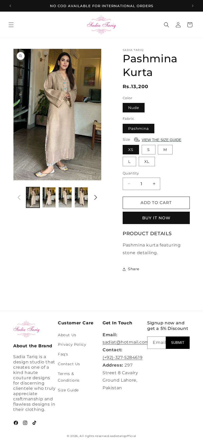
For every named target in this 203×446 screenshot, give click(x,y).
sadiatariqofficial (123, 436)
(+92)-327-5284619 (122, 357)
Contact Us (69, 364)
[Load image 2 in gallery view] (49, 197)
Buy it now (156, 217)
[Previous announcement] (10, 6)
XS (130, 149)
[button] (11, 25)
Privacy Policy (72, 344)
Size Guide (68, 390)
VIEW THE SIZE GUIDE (161, 140)
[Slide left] (19, 197)
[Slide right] (96, 197)
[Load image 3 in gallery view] (65, 197)
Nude (133, 107)
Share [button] (133, 269)
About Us (67, 335)
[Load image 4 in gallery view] (81, 197)
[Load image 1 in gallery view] (33, 197)
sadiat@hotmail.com (126, 342)
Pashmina (138, 128)
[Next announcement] (193, 6)
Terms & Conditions (69, 377)
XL (146, 161)
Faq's (63, 354)
